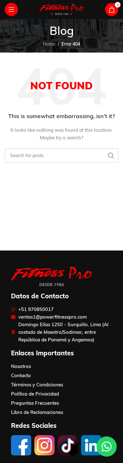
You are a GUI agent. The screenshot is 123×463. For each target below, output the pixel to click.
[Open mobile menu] (11, 9)
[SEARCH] (111, 155)
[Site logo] (61, 9)
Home (49, 44)
